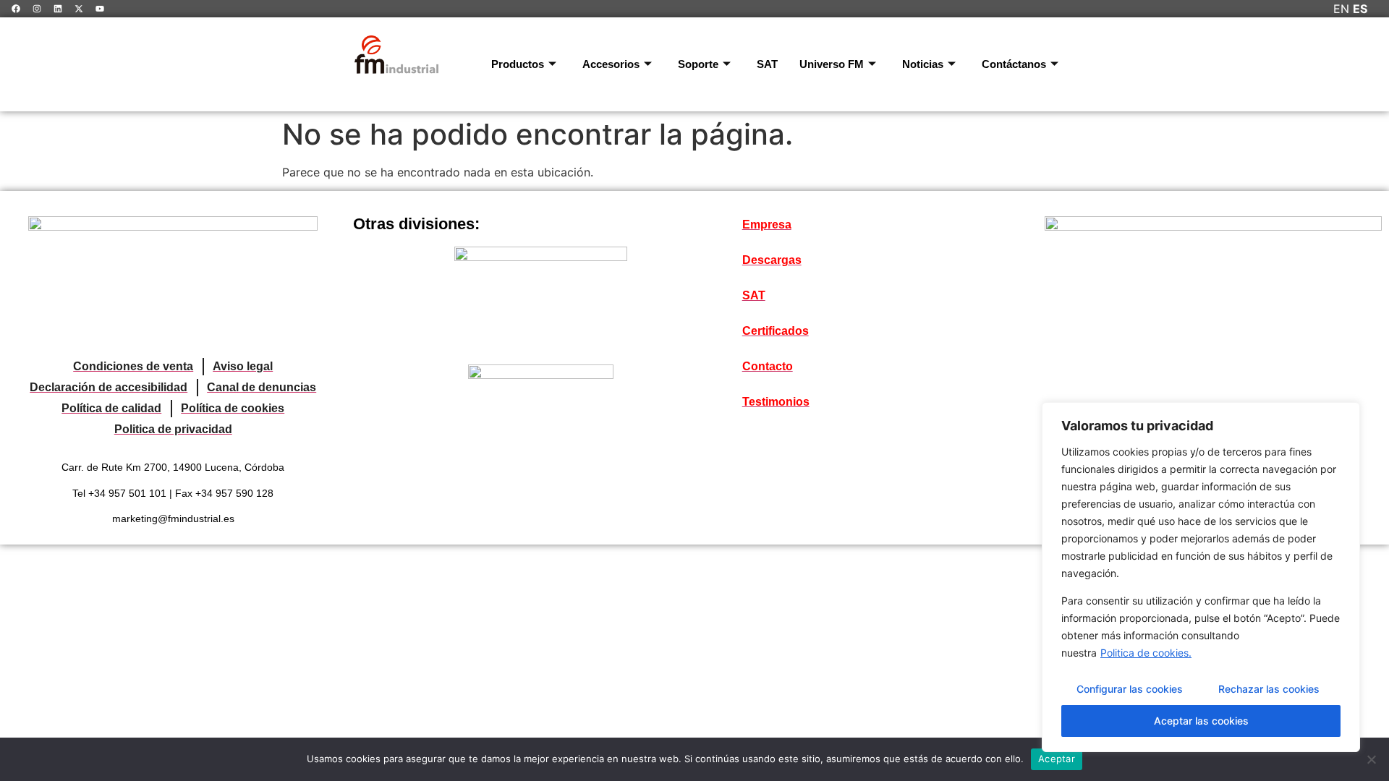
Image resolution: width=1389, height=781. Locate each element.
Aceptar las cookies (1201, 720)
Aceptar (1056, 758)
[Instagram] (37, 8)
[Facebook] (16, 8)
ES (1360, 8)
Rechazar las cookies (1269, 689)
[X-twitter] (79, 8)
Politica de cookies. (1146, 652)
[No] (1371, 759)
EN (1341, 8)
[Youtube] (100, 8)
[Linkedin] (58, 8)
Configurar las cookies (1129, 689)
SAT (767, 64)
